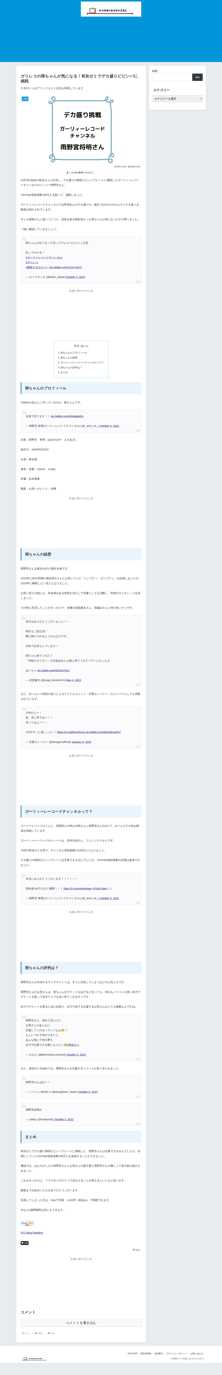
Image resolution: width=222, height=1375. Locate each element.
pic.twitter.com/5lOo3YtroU (53, 670)
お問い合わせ (196, 1353)
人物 (26, 1243)
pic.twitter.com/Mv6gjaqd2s (67, 416)
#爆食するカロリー (37, 267)
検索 (155, 71)
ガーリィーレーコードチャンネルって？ (82, 362)
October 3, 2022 (75, 277)
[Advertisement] (111, 41)
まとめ (64, 372)
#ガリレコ (32, 262)
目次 (76, 345)
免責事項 (158, 1353)
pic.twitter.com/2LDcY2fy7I (66, 267)
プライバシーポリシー (176, 1353)
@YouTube (99, 888)
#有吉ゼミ (73, 1044)
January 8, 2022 (81, 742)
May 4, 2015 (73, 680)
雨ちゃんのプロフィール (74, 352)
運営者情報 (146, 1353)
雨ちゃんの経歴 (69, 357)
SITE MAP (132, 1353)
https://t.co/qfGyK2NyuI (71, 732)
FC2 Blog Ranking (32, 1232)
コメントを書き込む (81, 1323)
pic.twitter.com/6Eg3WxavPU (103, 732)
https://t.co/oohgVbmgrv (78, 888)
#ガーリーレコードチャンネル (44, 257)
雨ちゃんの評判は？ (71, 367)
